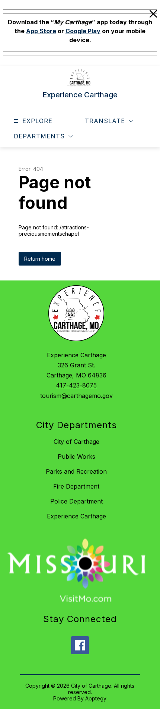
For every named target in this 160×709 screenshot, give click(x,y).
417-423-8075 (76, 385)
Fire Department (76, 486)
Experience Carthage (76, 516)
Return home (39, 258)
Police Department (76, 501)
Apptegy (95, 698)
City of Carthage (76, 441)
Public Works (76, 456)
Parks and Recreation (76, 471)
